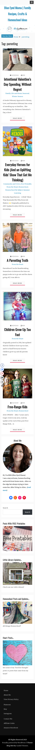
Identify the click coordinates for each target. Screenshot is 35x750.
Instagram (8, 713)
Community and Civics (11, 184)
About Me (17, 440)
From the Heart (12, 187)
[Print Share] (2, 378)
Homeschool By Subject (14, 190)
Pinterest (7, 705)
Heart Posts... (8, 637)
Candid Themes (22, 746)
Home (6, 690)
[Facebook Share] (2, 365)
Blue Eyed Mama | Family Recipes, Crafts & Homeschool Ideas (17, 13)
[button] (2, 386)
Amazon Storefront (11, 728)
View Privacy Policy (11, 699)
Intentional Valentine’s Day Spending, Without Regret (17, 84)
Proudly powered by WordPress (14, 743)
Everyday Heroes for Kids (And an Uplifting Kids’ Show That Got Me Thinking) (17, 172)
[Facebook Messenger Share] (2, 369)
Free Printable (26, 184)
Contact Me (8, 719)
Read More (17, 118)
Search (5, 508)
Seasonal (25, 93)
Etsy (5, 709)
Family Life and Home (14, 93)
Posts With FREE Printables (14, 523)
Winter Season (17, 96)
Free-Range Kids (17, 406)
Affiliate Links (9, 723)
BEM (23, 75)
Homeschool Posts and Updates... (16, 598)
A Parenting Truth (17, 260)
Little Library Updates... (12, 559)
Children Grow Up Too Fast (17, 332)
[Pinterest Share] (2, 373)
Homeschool (23, 187)
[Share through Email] (2, 382)
